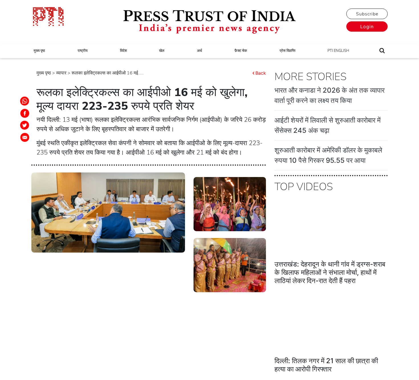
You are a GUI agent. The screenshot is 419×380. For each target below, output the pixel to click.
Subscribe (367, 14)
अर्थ (199, 50)
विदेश (123, 50)
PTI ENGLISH (338, 50)
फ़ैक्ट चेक (241, 50)
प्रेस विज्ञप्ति (287, 50)
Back (260, 73)
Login (367, 26)
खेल (161, 50)
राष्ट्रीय (83, 50)
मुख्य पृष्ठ (39, 50)
